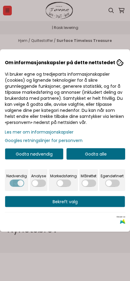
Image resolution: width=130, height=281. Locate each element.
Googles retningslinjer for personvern (44, 140)
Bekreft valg (65, 202)
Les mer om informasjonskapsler (39, 132)
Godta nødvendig (34, 154)
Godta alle (96, 154)
